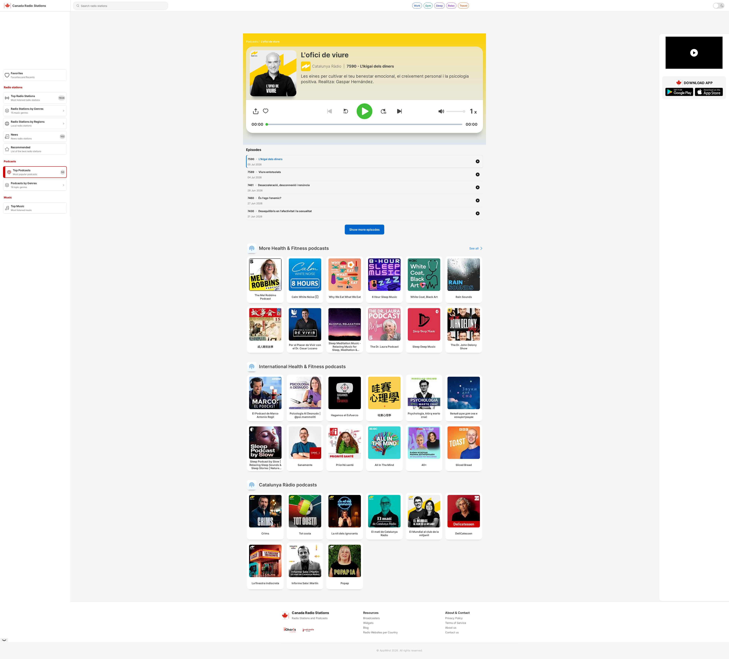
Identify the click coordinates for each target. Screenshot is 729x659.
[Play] (364, 111)
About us (450, 627)
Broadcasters (371, 618)
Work (417, 5)
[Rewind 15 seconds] (345, 111)
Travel (463, 5)
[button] (441, 111)
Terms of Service (455, 622)
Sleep (439, 5)
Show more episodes (364, 229)
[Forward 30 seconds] (383, 111)
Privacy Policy (454, 618)
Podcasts (252, 41)
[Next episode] (398, 111)
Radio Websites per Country (380, 632)
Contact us (452, 632)
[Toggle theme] (718, 6)
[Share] (256, 111)
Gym (428, 5)
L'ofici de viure (270, 41)
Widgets (368, 622)
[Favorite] (265, 111)
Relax (451, 5)
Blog (366, 627)
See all (474, 248)
